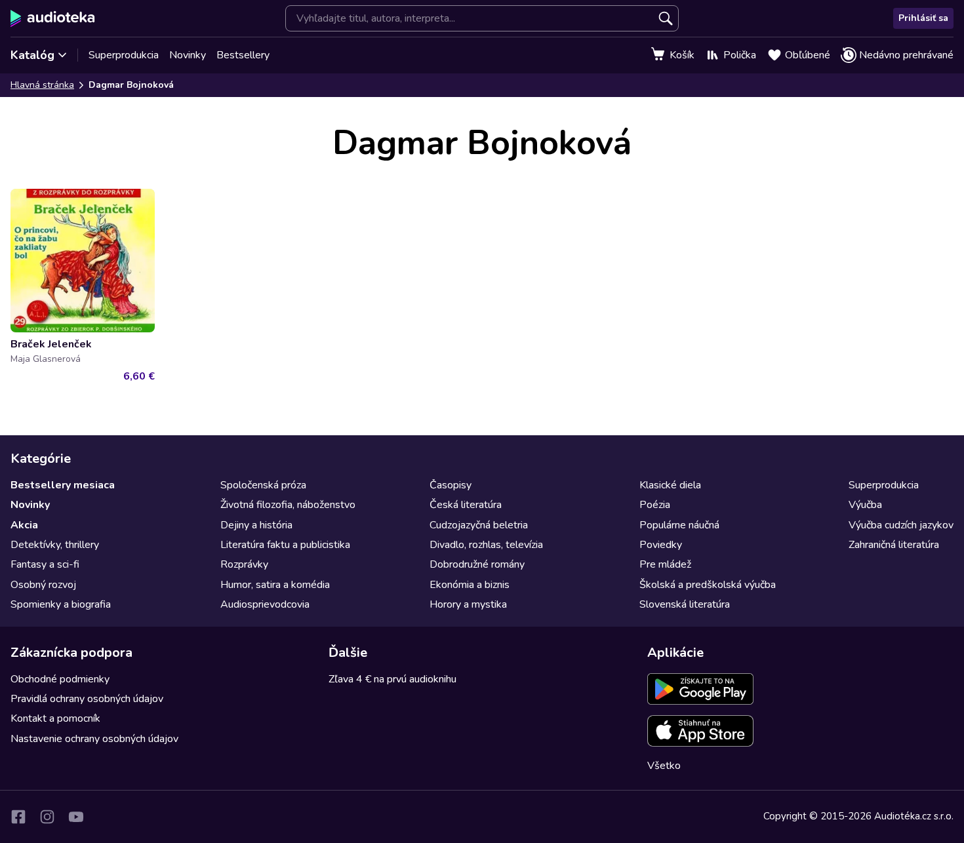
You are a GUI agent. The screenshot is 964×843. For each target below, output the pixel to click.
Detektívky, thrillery (54, 545)
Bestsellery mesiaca (62, 485)
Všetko (664, 765)
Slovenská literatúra (684, 604)
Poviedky (660, 545)
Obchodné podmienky (60, 679)
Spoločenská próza (263, 485)
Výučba (865, 505)
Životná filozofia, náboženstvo (287, 505)
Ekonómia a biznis (470, 585)
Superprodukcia (124, 55)
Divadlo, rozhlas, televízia (486, 545)
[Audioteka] (52, 18)
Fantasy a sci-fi (44, 564)
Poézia (654, 505)
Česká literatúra (466, 505)
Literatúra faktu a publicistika (285, 545)
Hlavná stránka (42, 85)
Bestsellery (243, 55)
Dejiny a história (256, 525)
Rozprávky (244, 564)
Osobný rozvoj (43, 585)
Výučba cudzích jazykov (901, 525)
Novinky (187, 55)
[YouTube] (76, 817)
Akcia (24, 525)
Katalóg (32, 55)
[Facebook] (18, 817)
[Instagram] (47, 817)
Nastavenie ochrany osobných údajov (94, 739)
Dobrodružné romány (477, 564)
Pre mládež (665, 564)
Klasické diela (670, 485)
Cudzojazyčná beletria (479, 525)
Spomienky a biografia (60, 604)
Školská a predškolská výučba (707, 585)
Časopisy (451, 485)
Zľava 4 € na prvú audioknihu (392, 679)
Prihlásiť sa (923, 18)
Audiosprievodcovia (265, 604)
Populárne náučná (679, 525)
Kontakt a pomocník (55, 718)
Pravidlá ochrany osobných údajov (86, 699)
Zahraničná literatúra (894, 545)
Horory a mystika (468, 604)
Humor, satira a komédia (275, 585)
